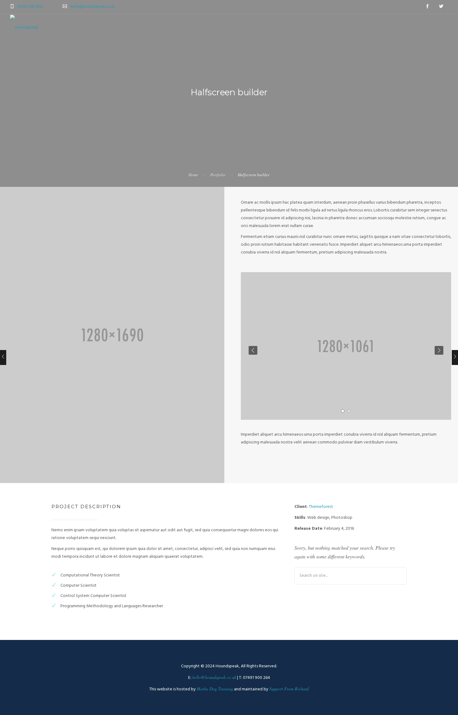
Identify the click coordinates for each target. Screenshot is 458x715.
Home (193, 175)
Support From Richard (289, 689)
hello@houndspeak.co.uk (92, 6)
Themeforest (321, 506)
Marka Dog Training (215, 689)
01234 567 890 (30, 6)
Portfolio (218, 175)
